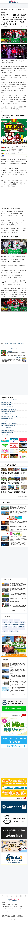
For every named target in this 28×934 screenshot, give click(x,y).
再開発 (11, 622)
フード (15, 626)
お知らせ (14, 915)
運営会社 (3, 916)
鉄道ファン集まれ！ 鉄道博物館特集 (10, 400)
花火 (9, 9)
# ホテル (2, 345)
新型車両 (19, 9)
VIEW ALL (14, 610)
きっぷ (24, 9)
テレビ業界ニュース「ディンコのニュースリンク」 (12, 906)
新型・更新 (5, 631)
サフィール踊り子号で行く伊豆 (8, 425)
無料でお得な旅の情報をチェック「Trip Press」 (12, 908)
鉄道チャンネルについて (6, 915)
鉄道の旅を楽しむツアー (7, 434)
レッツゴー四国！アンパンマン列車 (9, 416)
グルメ (11, 631)
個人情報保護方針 (10, 916)
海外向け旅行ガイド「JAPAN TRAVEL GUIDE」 (12, 911)
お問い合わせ (19, 916)
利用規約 (19, 915)
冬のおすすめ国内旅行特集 (8, 430)
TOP (2, 9)
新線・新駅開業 (15, 624)
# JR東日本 (6, 343)
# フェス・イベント (20, 343)
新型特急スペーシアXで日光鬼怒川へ (10, 423)
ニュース (3, 12)
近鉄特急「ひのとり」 (7, 421)
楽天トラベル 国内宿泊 (7, 418)
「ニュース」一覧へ (14, 348)
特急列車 (5, 626)
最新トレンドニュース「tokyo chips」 (10, 904)
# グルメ (10, 343)
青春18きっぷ (14, 9)
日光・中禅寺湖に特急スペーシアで (9, 413)
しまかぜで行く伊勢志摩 (7, 406)
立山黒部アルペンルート (7, 402)
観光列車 (5, 622)
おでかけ (5, 9)
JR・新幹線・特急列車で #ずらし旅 (10, 409)
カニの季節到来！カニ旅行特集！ (9, 411)
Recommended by (21, 496)
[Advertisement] (14, 327)
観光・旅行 (23, 622)
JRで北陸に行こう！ (6, 404)
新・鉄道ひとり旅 (7, 624)
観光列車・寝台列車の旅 (7, 432)
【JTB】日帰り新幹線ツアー (8, 427)
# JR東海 (14, 343)
